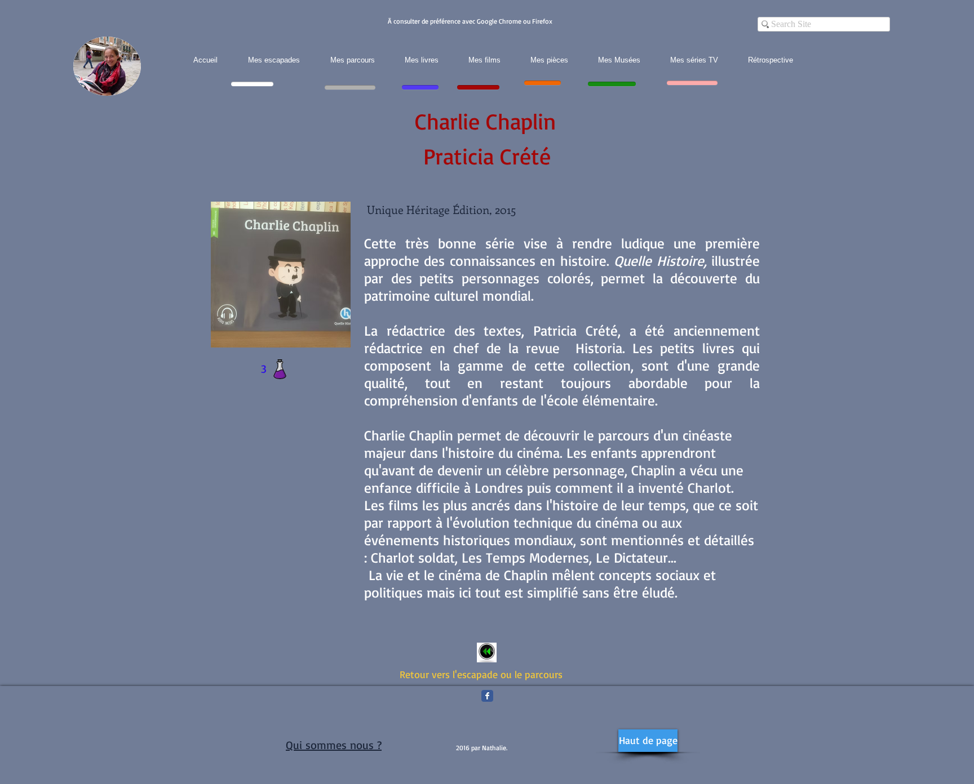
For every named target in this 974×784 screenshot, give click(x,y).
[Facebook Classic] (487, 696)
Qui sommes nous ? (334, 745)
